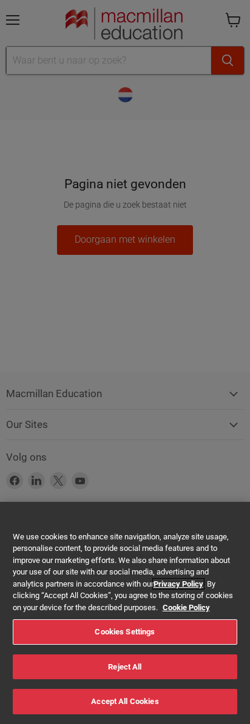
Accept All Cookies (124, 701)
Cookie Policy (186, 607)
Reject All (124, 666)
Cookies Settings (125, 631)
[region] (125, 613)
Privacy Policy (178, 583)
